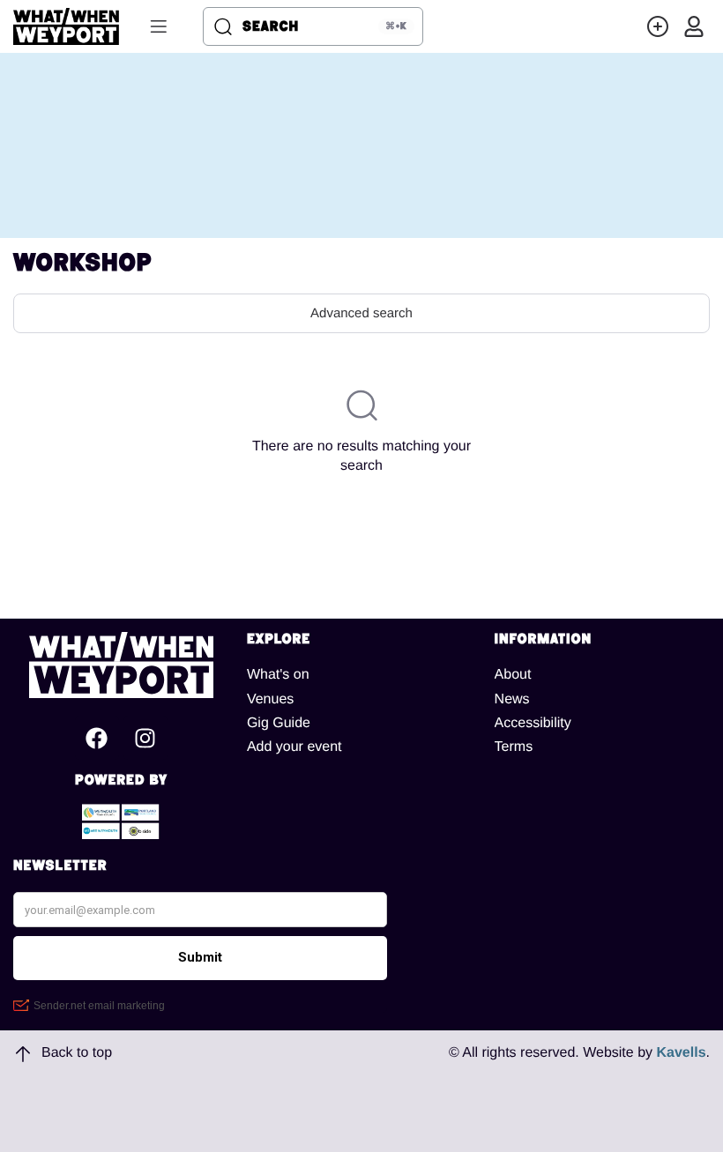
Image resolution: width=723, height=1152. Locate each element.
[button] (658, 26)
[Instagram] (145, 738)
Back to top (76, 1052)
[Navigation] (158, 26)
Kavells (681, 1052)
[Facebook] (97, 738)
